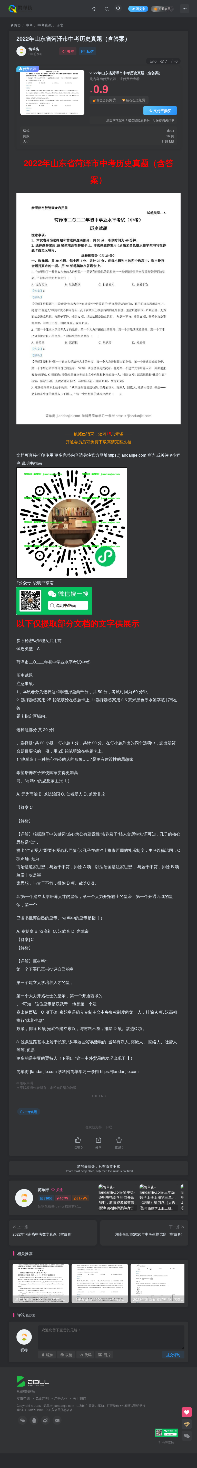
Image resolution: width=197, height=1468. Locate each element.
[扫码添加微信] (187, 1436)
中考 (29, 25)
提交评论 (173, 1354)
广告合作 (60, 1398)
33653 (48, 1198)
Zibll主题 (86, 1405)
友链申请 (23, 1398)
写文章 (140, 8)
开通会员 (164, 8)
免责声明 (42, 1398)
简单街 (33, 48)
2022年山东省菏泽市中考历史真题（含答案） (73, 38)
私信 (90, 51)
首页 (17, 25)
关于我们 (79, 1398)
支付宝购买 (162, 110)
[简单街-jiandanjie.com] (21, 8)
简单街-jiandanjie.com (58, 1405)
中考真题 (44, 25)
